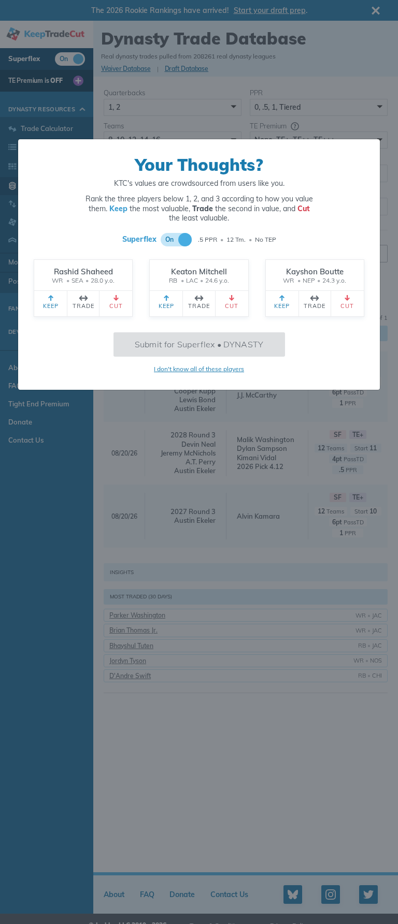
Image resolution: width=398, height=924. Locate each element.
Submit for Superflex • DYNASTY (199, 344)
